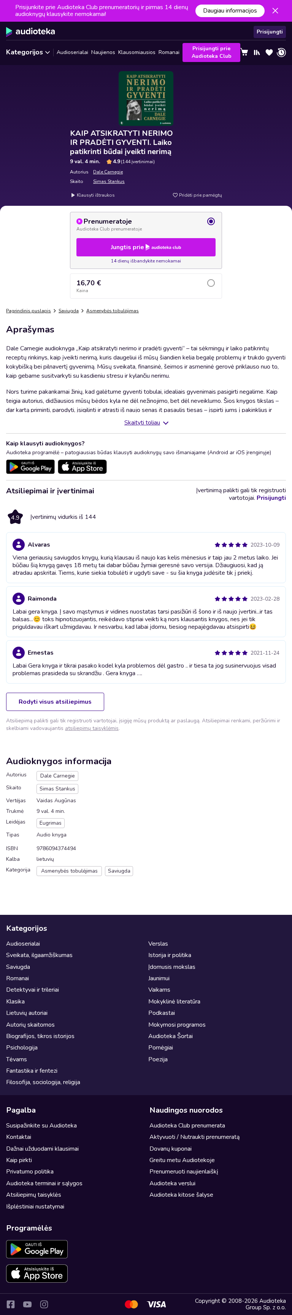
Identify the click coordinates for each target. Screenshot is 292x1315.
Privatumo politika (30, 1171)
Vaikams (159, 990)
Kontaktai (18, 1137)
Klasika (15, 1001)
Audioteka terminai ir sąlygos (44, 1183)
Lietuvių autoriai (27, 1013)
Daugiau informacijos (230, 10)
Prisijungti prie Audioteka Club (212, 52)
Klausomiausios (137, 52)
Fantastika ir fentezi (31, 1071)
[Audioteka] (30, 32)
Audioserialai (72, 52)
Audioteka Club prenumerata (187, 1125)
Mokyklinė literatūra (174, 1001)
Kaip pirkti (19, 1160)
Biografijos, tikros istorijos (40, 1036)
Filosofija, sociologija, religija (43, 1082)
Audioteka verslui (172, 1183)
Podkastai (161, 1013)
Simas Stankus (109, 181)
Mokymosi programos (177, 1025)
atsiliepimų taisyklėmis (92, 728)
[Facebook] (10, 1304)
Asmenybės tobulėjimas (112, 311)
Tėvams (16, 1059)
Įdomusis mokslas (171, 967)
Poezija (158, 1059)
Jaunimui (159, 978)
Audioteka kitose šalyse (181, 1195)
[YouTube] (27, 1304)
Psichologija (22, 1047)
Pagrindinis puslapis (28, 311)
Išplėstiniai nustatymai (35, 1206)
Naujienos (103, 52)
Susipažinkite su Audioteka (41, 1125)
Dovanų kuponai (170, 1149)
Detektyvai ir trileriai (32, 990)
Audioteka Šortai (170, 1036)
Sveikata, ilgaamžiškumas (39, 955)
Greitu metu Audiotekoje (182, 1160)
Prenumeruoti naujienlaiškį (183, 1171)
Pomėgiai (160, 1047)
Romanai (169, 52)
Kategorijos (24, 52)
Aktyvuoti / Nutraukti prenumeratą (194, 1137)
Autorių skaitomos (30, 1025)
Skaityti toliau (142, 422)
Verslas (158, 944)
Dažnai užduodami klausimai (42, 1149)
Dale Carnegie (108, 172)
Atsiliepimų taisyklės (33, 1195)
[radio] (146, 224)
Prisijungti (270, 31)
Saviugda (69, 311)
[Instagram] (44, 1304)
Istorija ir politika (169, 955)
